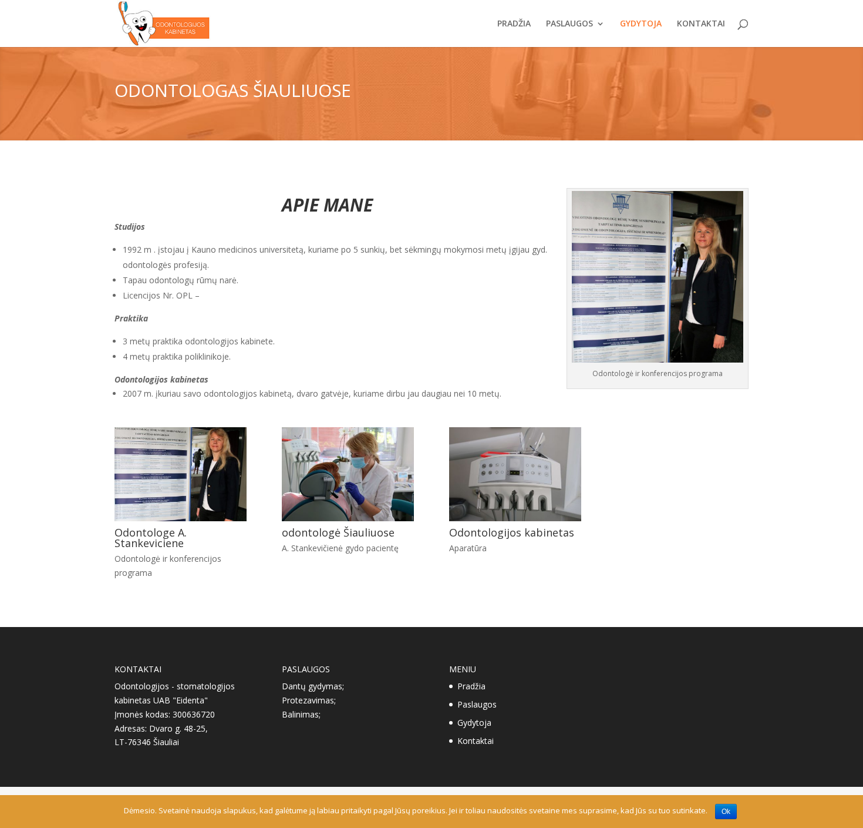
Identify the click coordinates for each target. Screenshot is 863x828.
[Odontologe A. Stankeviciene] (180, 518)
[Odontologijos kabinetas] (515, 518)
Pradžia (514, 24)
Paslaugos (569, 24)
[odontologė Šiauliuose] (348, 518)
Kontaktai (701, 24)
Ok (726, 811)
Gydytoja (641, 24)
